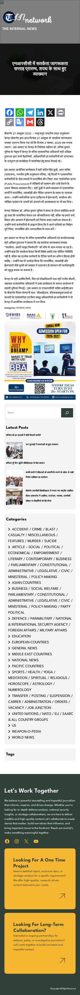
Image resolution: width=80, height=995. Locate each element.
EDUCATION (21, 636)
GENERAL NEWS (23, 308)
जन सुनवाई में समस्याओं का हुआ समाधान (42, 445)
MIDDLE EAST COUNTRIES (32, 654)
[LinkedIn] (40, 113)
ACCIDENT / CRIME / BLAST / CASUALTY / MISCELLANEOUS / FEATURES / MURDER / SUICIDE (33, 535)
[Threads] (40, 122)
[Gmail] (30, 122)
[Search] (67, 412)
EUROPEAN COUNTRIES (30, 642)
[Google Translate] (20, 122)
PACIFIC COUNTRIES (28, 666)
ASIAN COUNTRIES (26, 583)
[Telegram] (30, 113)
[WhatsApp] (20, 113)
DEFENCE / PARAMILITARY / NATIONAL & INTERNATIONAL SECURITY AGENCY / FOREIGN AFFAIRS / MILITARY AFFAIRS (40, 624)
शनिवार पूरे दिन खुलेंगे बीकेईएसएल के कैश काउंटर (25, 463)
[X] (50, 113)
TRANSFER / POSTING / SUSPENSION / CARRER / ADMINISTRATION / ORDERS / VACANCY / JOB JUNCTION (40, 702)
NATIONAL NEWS (25, 660)
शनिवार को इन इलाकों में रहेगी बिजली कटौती (23, 435)
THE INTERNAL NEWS (19, 29)
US (14, 725)
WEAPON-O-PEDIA (26, 731)
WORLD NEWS (23, 737)
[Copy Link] (9, 122)
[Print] (61, 113)
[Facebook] (9, 113)
